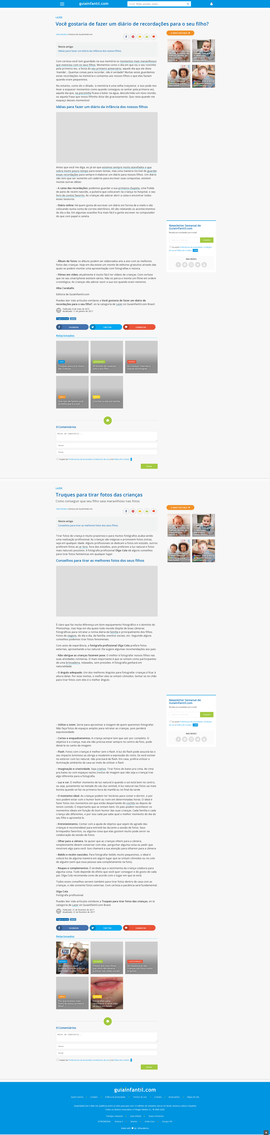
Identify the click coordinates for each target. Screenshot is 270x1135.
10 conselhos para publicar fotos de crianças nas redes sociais (71, 968)
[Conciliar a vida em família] (107, 407)
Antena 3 (119, 1121)
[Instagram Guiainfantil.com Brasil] (191, 265)
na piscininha (83, 93)
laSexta (133, 1121)
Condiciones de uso (101, 459)
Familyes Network (114, 1116)
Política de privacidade (115, 1097)
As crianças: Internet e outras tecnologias (138, 367)
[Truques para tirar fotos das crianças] (72, 372)
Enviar (149, 466)
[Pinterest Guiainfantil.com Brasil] (185, 265)
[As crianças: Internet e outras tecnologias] (141, 372)
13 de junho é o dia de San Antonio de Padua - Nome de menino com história (179, 56)
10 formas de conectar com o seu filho (104, 367)
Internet (131, 362)
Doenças (97, 997)
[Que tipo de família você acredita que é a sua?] (72, 407)
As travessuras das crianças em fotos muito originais (140, 968)
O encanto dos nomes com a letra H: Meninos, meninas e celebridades (204, 56)
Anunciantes (174, 1097)
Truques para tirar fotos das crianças (71, 367)
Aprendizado (99, 362)
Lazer (59, 17)
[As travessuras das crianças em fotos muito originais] (141, 973)
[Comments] (153, 37)
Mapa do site (193, 1097)
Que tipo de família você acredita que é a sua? (70, 402)
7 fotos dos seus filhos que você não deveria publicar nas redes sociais (106, 968)
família (114, 632)
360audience (143, 1128)
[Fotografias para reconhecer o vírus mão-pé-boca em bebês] (107, 1008)
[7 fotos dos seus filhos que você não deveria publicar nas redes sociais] (107, 973)
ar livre (83, 546)
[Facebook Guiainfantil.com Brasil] (178, 265)
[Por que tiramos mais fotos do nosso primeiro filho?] (72, 1008)
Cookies (94, 1097)
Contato (158, 1097)
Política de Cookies (121, 459)
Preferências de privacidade (191, 247)
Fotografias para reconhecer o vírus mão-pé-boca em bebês (105, 1003)
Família (62, 397)
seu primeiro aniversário (106, 68)
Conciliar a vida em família (106, 401)
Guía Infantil (135, 1116)
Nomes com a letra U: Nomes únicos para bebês (204, 83)
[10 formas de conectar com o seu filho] (107, 372)
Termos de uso (140, 1097)
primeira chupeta (129, 188)
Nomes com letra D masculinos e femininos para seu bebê (178, 82)
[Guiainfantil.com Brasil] (94, 4)
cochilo (130, 803)
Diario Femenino (156, 1116)
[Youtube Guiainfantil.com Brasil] (204, 265)
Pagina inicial (62, 318)
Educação (98, 961)
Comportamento (135, 961)
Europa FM (167, 1121)
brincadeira (73, 662)
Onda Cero (150, 1121)
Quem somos (77, 1097)
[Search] (188, 3)
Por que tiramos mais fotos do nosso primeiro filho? (71, 1003)
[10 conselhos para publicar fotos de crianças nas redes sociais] (72, 973)
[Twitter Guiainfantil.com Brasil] (198, 265)
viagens (71, 635)
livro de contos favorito (70, 195)
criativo (101, 768)
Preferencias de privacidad (80, 459)
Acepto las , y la (94, 459)
